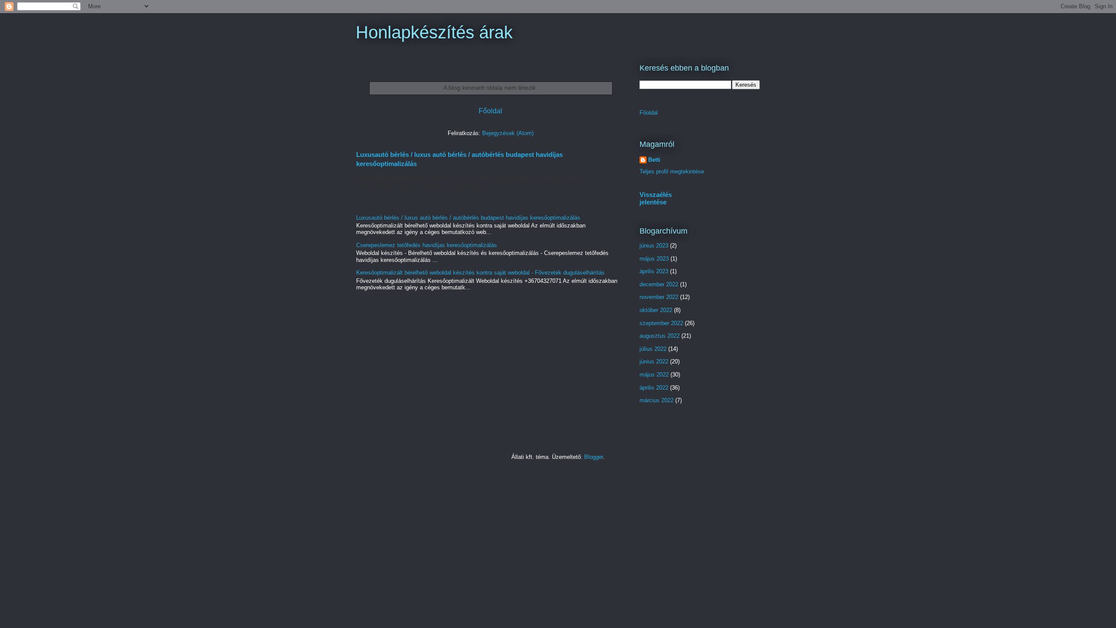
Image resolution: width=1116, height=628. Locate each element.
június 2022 (654, 361)
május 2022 (654, 374)
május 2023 (654, 258)
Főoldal (490, 111)
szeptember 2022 (661, 323)
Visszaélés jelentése (656, 198)
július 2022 (653, 349)
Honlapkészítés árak (434, 32)
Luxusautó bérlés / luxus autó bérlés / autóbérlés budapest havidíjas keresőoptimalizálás (468, 217)
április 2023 (654, 271)
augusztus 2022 (660, 336)
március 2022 (657, 400)
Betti (654, 159)
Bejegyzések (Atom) (508, 133)
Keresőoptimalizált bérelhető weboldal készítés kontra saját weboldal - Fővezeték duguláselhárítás (480, 272)
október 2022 (656, 310)
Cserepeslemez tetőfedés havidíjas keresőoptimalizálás (426, 245)
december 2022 (659, 284)
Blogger (593, 457)
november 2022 (659, 297)
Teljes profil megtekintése (672, 171)
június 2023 (654, 245)
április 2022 (654, 387)
